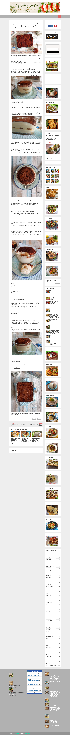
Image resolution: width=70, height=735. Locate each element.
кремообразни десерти (53, 606)
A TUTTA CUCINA (12, 672)
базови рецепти (53, 577)
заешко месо (53, 598)
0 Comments (28, 29)
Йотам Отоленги (53, 559)
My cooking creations (30, 688)
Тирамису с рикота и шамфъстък (19, 359)
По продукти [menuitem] (46, 16)
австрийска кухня (53, 570)
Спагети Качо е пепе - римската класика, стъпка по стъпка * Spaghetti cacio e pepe (54, 316)
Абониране (52, 51)
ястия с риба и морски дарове (53, 665)
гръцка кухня (53, 591)
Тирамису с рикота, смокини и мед (20, 362)
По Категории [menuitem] (54, 16)
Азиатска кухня (53, 552)
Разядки (53, 564)
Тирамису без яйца (16, 365)
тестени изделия (53, 649)
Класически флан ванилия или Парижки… (33, 680)
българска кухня (53, 584)
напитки (53, 609)
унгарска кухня (53, 654)
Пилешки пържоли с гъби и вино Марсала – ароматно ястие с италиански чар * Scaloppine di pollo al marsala (55, 683)
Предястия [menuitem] (22, 16)
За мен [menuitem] (16, 16)
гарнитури (53, 588)
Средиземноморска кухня (53, 566)
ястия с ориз (53, 661)
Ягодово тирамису (16, 361)
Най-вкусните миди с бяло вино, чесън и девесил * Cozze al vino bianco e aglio (54, 332)
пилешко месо (53, 616)
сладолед (53, 640)
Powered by (49, 55)
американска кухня (53, 573)
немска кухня (53, 611)
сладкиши (23, 418)
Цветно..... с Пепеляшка (13, 687)
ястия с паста (53, 663)
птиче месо (53, 627)
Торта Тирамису (16, 368)
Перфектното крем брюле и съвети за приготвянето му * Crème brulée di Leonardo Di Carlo (54, 321)
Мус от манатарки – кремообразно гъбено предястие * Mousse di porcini (54, 722)
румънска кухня (53, 629)
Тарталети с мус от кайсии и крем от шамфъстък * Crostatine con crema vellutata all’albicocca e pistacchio (53, 138)
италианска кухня (18, 418)
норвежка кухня (53, 613)
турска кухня (53, 652)
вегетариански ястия (53, 586)
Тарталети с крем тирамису (18, 364)
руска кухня (53, 631)
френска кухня (53, 656)
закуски (53, 600)
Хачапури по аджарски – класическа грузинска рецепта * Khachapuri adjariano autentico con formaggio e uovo (54, 727)
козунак (53, 604)
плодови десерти (53, 620)
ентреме (53, 597)
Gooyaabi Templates (27, 733)
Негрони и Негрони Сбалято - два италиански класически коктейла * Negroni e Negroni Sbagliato (54, 304)
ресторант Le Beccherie (24, 105)
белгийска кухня (53, 580)
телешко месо (53, 647)
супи (53, 645)
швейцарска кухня (53, 659)
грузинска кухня (53, 589)
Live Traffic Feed (34, 671)
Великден (53, 555)
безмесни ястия (53, 579)
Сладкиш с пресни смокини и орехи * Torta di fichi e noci (54, 327)
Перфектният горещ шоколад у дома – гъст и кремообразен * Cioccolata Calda (55, 716)
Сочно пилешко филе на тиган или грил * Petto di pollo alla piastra (54, 704)
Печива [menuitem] (35, 16)
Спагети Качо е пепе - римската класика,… (33, 684)
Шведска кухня (53, 568)
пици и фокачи (53, 618)
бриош (53, 582)
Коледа (53, 561)
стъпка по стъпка (53, 641)
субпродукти (53, 643)
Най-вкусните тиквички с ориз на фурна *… (33, 682)
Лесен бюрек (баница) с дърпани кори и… (33, 690)
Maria (47, 142)
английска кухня (53, 575)
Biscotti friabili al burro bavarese (14, 685)
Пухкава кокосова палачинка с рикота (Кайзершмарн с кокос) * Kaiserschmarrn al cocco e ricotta (26, 440)
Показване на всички (13, 695)
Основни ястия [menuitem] (29, 16)
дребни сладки (53, 595)
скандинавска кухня (53, 636)
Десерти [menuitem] (40, 16)
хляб (53, 658)
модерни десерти (53, 607)
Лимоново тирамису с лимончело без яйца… (33, 675)
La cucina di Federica (12, 680)
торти (53, 650)
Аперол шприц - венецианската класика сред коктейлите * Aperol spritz (54, 292)
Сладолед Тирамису (17, 367)
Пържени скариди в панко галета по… (33, 673)
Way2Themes (17, 733)
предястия (53, 625)
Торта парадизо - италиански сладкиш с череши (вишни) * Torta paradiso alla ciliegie (54, 342)
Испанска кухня (53, 557)
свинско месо (53, 634)
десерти (13, 418)
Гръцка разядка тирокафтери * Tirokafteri (53, 298)
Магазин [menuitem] (11, 16)
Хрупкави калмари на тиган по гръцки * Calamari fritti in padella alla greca (54, 310)
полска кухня (53, 622)
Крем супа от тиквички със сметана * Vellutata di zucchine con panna (54, 336)
